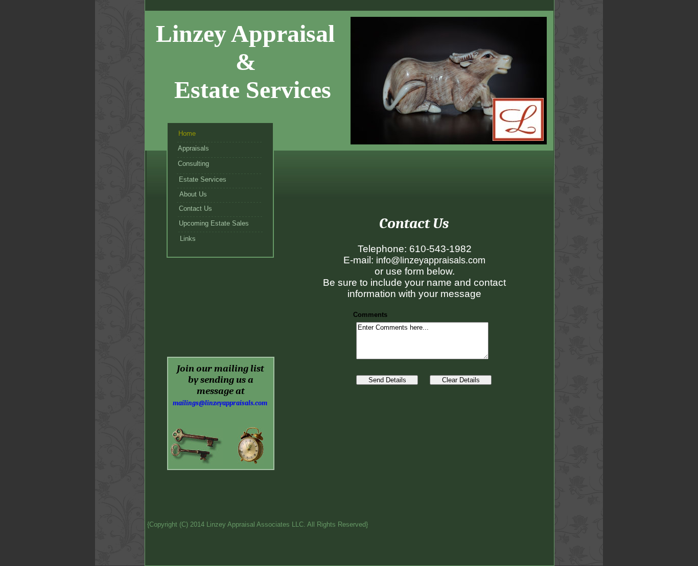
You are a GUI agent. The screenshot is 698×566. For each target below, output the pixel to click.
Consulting (193, 163)
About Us (193, 194)
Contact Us (195, 208)
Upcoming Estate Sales (214, 223)
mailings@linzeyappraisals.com (220, 403)
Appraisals (193, 148)
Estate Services (202, 179)
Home (187, 133)
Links (188, 238)
